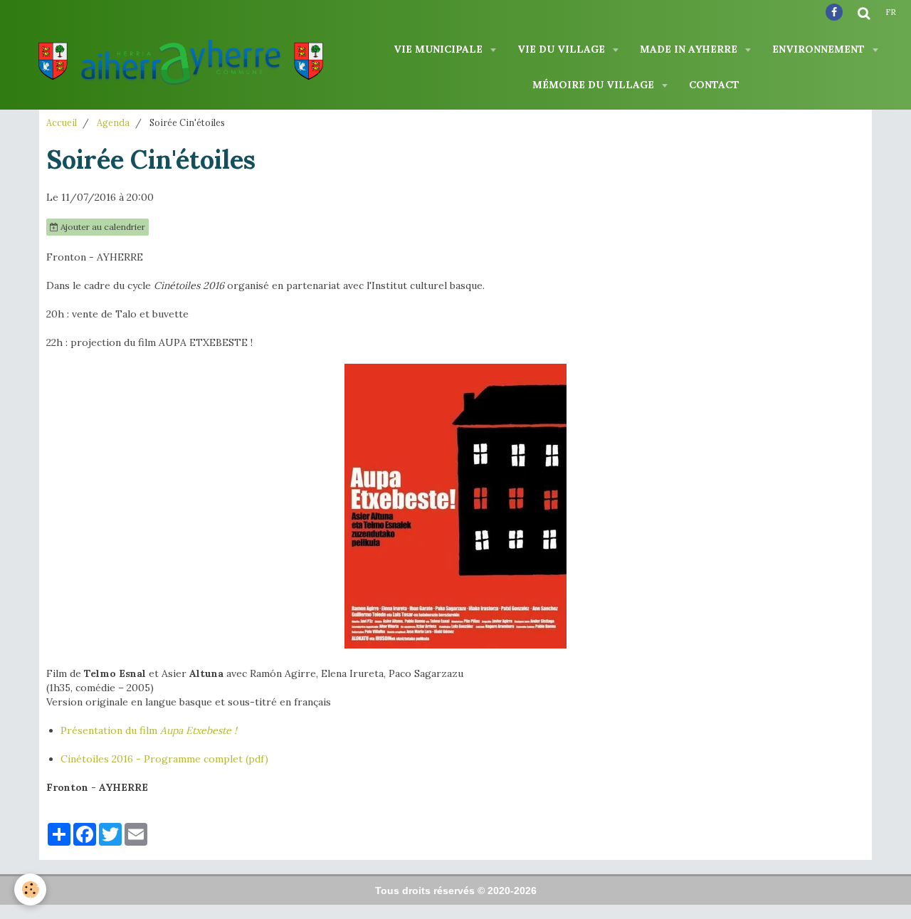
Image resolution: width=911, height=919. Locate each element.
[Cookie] (30, 889)
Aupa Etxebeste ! (198, 730)
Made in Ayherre (690, 49)
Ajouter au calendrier (101, 226)
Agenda (113, 122)
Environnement (820, 49)
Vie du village (562, 49)
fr (890, 12)
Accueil (61, 122)
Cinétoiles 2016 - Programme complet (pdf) (164, 758)
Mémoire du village (594, 84)
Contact (714, 84)
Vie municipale (439, 49)
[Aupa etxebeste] (455, 506)
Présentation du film (110, 730)
